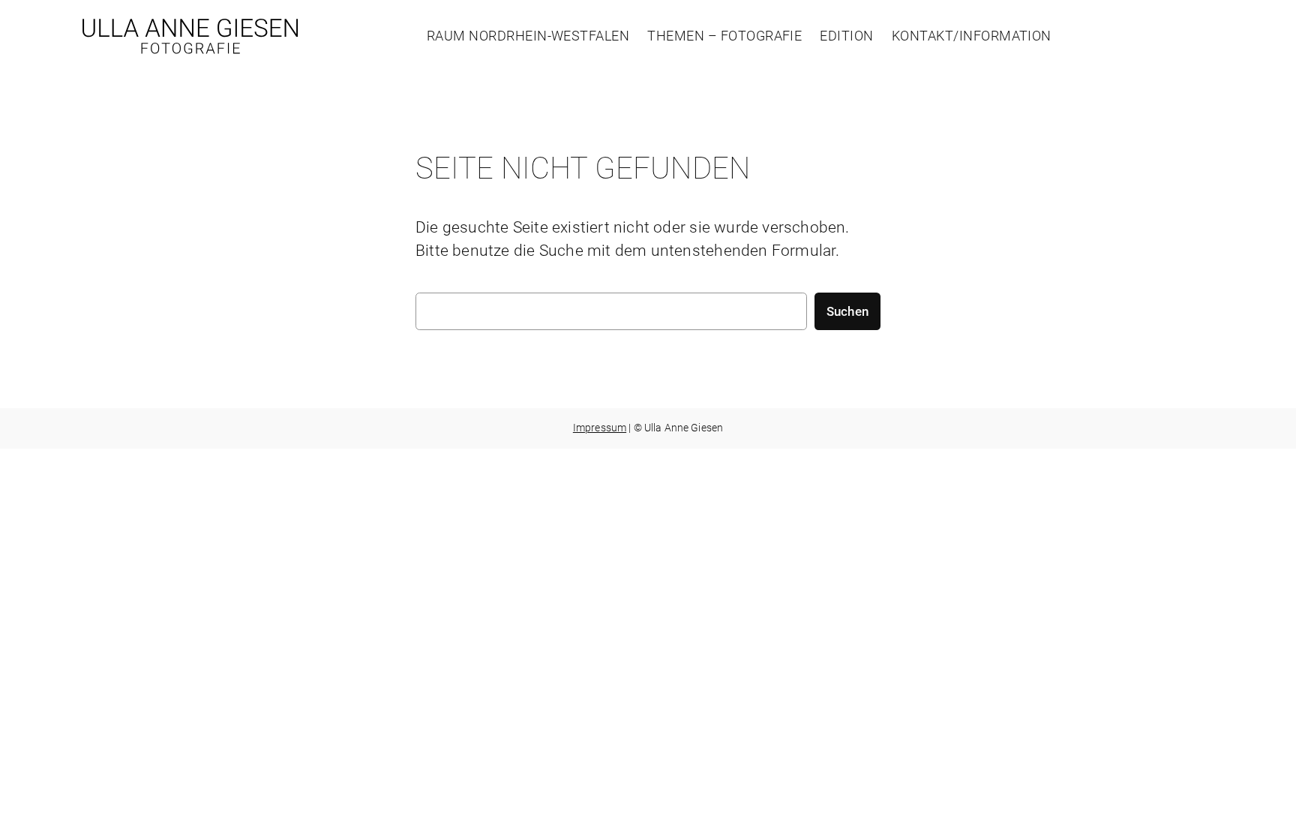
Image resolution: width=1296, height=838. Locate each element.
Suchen (847, 311)
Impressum (599, 428)
